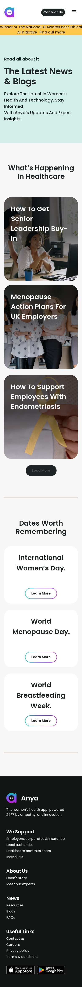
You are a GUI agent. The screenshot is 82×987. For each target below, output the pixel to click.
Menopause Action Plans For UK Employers (38, 306)
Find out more (52, 32)
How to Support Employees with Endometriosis (38, 396)
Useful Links (20, 931)
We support (20, 832)
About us (17, 871)
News (12, 898)
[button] (74, 12)
